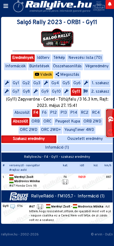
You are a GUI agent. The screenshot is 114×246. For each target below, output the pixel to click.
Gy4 (55, 83)
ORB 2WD (92, 121)
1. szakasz (100, 83)
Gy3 (36, 83)
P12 (53, 112)
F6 (44, 112)
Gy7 (15, 91)
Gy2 (26, 83)
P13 (63, 112)
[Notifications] (110, 4)
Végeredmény (97, 66)
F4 (35, 112)
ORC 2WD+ (51, 130)
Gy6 (77, 83)
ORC (47, 121)
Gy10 (56, 91)
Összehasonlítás (67, 66)
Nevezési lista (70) (85, 57)
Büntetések (39, 66)
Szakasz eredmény (29, 138)
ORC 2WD (28, 130)
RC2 (84, 112)
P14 (73, 112)
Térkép (59, 57)
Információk (15, 66)
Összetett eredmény (85, 138)
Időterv (43, 57)
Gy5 (66, 83)
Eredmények (22, 57)
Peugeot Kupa (67, 121)
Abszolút (22, 112)
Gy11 (76, 91)
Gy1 (16, 83)
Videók (45, 74)
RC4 (96, 112)
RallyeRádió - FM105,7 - (54, 196)
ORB (36, 121)
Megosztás (69, 74)
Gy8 (26, 91)
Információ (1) (57, 147)
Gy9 (45, 91)
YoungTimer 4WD (79, 130)
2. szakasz (100, 91)
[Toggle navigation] (6, 6)
